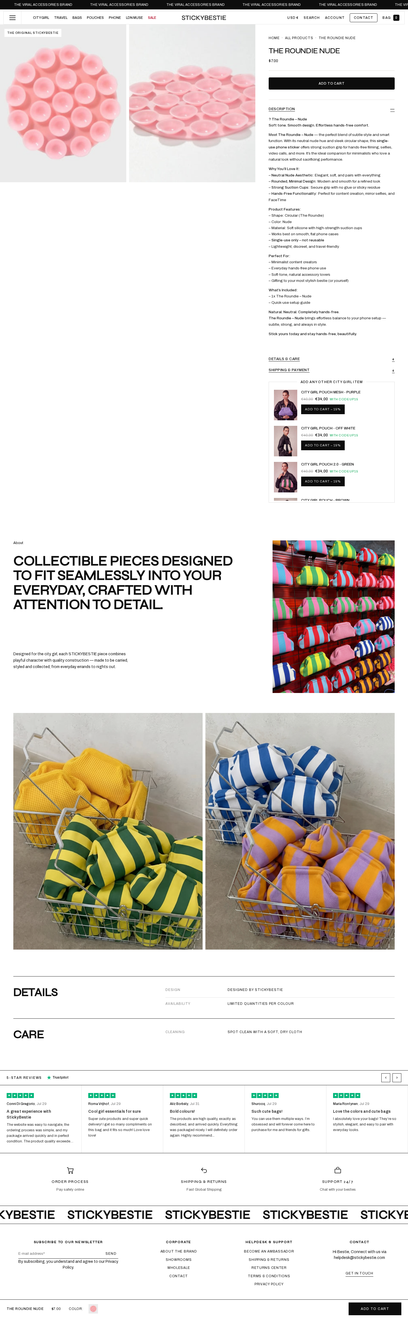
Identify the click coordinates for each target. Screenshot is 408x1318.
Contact (178, 1276)
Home (274, 38)
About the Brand (178, 1251)
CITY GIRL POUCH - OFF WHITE (328, 428)
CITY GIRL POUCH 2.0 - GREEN (327, 464)
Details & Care (284, 359)
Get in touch (359, 1273)
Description (282, 109)
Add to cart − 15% (323, 409)
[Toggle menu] (12, 17)
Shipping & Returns (269, 1260)
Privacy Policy (269, 1284)
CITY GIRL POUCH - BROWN (325, 500)
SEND (111, 1254)
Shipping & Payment (289, 370)
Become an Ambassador (269, 1251)
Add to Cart (332, 83)
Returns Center (269, 1268)
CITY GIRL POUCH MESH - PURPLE (331, 392)
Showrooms (179, 1260)
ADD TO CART (375, 1309)
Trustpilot (58, 1077)
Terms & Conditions (269, 1276)
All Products (299, 38)
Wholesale (178, 1268)
